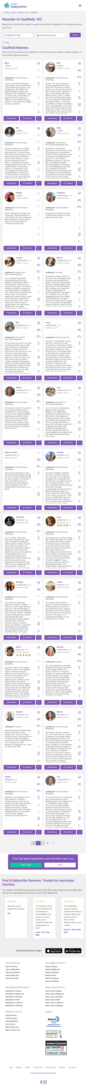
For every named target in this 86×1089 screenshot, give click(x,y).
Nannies (21, 12)
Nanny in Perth (50, 975)
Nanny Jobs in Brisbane (54, 997)
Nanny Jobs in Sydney (53, 991)
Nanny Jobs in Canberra (54, 1003)
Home (6, 12)
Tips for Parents (11, 966)
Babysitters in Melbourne (15, 994)
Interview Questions (13, 972)
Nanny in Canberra (52, 978)
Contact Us (72, 1067)
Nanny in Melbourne (52, 969)
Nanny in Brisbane (52, 972)
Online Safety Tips (12, 975)
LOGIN (60, 865)
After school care (12, 1027)
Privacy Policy (51, 1067)
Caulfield (34, 12)
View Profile (11, 118)
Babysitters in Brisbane (14, 997)
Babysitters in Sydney (13, 991)
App (11, 1067)
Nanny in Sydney (51, 966)
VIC (27, 12)
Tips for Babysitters (13, 969)
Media (27, 1067)
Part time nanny (11, 1018)
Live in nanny (10, 1024)
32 (47, 843)
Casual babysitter (12, 1021)
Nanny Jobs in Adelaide (54, 1005)
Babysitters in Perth (13, 1000)
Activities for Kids (12, 978)
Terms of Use (38, 1067)
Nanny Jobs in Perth (52, 1000)
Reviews (19, 1067)
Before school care (13, 1030)
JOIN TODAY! (26, 865)
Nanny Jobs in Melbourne (54, 994)
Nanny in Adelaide (52, 981)
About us (62, 1067)
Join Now (6, 27)
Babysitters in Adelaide (14, 1005)
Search (13, 12)
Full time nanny (11, 1015)
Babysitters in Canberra (14, 1003)
